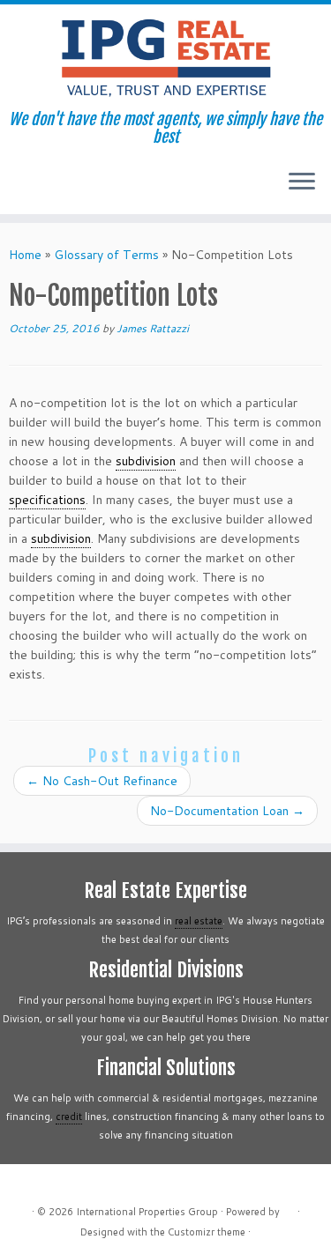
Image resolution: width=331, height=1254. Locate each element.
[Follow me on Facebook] (48, 188)
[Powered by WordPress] (288, 1208)
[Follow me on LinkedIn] (79, 188)
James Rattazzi (153, 328)
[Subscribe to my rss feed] (18, 188)
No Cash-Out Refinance (101, 781)
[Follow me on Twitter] (33, 188)
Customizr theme (206, 1232)
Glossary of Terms (106, 254)
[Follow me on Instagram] (63, 188)
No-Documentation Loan (227, 811)
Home (25, 254)
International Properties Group (147, 1212)
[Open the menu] (302, 182)
